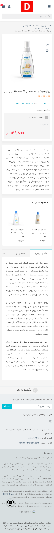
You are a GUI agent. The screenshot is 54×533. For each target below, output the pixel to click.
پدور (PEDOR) (8, 494)
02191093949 (33, 438)
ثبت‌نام (7, 406)
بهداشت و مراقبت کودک (24, 103)
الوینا (44, 103)
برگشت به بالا (24, 390)
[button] (5, 6)
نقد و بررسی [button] (41, 253)
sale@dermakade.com (29, 443)
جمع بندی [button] (20, 253)
